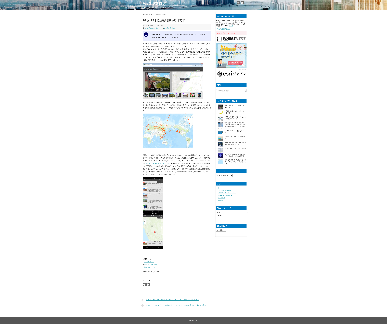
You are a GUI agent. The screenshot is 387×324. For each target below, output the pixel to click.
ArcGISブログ (154, 3)
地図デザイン (222, 200)
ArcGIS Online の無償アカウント (157, 163)
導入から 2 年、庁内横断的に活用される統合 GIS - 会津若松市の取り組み (172, 300)
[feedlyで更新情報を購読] (238, 2)
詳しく (231, 26)
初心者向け (221, 198)
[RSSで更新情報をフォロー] (242, 2)
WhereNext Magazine (225, 195)
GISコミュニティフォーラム (227, 193)
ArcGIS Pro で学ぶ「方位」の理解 (235, 148)
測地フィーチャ (150, 267)
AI (218, 188)
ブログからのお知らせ (153, 28)
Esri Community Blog (224, 190)
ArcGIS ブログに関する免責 (226, 33)
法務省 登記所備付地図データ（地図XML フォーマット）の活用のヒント (235, 161)
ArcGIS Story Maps (150, 264)
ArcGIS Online (169, 28)
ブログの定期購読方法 (223, 29)
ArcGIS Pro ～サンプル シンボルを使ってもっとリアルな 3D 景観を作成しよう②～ (176, 305)
